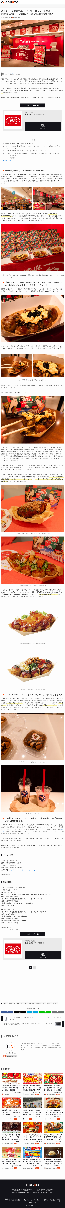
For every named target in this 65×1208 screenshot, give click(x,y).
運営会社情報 (8, 1199)
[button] (7, 1012)
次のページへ (7, 160)
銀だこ (49, 1003)
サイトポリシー (28, 1199)
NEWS (11, 1003)
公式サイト (43, 126)
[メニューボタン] (63, 2)
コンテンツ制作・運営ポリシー (14, 1201)
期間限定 (38, 1003)
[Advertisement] (32, 985)
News (25, 1003)
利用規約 (58, 1199)
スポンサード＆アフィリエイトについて (44, 1199)
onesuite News (10, 1053)
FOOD (6, 1003)
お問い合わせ (32, 1202)
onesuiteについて (17, 1199)
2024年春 (19, 1003)
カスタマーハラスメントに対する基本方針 (48, 1201)
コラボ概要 (11, 158)
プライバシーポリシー (29, 1201)
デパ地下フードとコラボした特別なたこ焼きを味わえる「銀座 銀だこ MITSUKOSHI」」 (33, 153)
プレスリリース (9, 73)
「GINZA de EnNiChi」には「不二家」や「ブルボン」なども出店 (26, 151)
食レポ (55, 1003)
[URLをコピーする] (58, 1012)
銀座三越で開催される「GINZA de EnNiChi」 (19, 143)
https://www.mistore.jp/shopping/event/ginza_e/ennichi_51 (28, 870)
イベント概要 (12, 155)
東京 (44, 1003)
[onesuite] (9, 2)
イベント (31, 1003)
